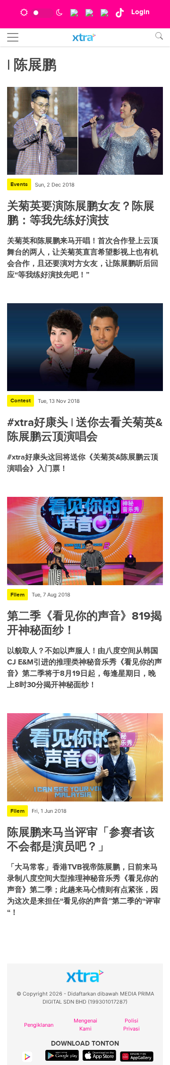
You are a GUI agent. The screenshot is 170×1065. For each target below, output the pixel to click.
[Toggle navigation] (13, 37)
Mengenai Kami (85, 1024)
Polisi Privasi (131, 1024)
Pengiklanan (38, 1025)
